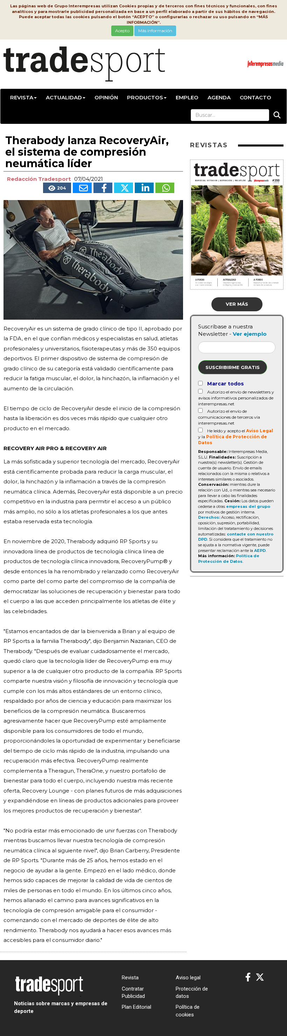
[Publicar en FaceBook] (102, 188)
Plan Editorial (136, 1007)
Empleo (187, 97)
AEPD (260, 550)
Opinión (106, 97)
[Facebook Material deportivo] (248, 977)
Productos (145, 97)
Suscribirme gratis (232, 367)
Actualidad (64, 97)
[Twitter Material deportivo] (259, 977)
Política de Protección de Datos (228, 558)
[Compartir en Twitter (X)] (123, 188)
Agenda (219, 97)
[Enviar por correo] (82, 188)
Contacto (255, 97)
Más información (155, 30)
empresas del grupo (248, 506)
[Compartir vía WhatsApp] (164, 188)
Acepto (122, 30)
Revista (21, 97)
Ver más (237, 304)
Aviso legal (188, 977)
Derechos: (209, 517)
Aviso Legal (259, 430)
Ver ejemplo (250, 334)
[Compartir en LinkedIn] (144, 188)
